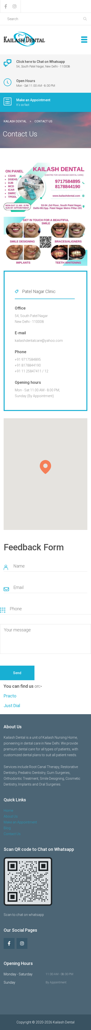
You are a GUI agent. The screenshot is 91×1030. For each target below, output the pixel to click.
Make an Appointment (20, 822)
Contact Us (12, 834)
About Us (11, 816)
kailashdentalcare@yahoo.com (39, 341)
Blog (7, 828)
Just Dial (12, 705)
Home (8, 810)
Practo (10, 695)
